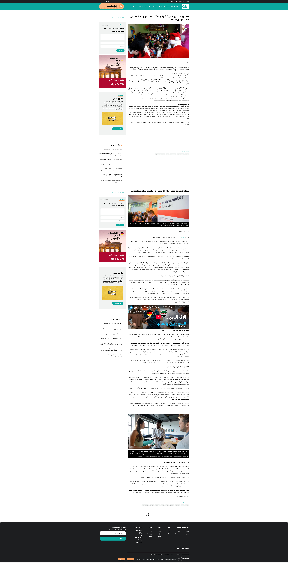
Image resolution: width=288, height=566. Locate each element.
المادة (182, 237)
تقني (169, 531)
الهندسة (171, 505)
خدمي (160, 6)
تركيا (167, 154)
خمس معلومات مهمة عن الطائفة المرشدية (111, 164)
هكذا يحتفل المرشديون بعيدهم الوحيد (113, 149)
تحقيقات (187, 531)
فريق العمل (167, 554)
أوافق (130, 559)
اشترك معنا (181, 1)
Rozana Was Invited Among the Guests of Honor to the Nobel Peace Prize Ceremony (111, 175)
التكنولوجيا (177, 505)
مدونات (187, 534)
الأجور (182, 505)
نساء (154, 6)
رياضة (151, 530)
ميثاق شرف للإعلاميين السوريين (156, 554)
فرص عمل (157, 505)
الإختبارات (139, 540)
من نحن (187, 1)
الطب (167, 505)
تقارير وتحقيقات (173, 6)
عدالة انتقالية (142, 6)
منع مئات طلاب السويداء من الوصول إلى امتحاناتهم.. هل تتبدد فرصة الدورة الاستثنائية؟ (111, 169)
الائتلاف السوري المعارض (160, 154)
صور (141, 535)
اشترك (122, 538)
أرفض (121, 559)
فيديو (160, 533)
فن (151, 531)
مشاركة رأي (138, 530)
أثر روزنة (172, 554)
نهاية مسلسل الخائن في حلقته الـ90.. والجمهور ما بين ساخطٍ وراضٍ (110, 154)
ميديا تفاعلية (138, 537)
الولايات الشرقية (145, 505)
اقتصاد (162, 505)
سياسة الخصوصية (185, 554)
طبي (179, 530)
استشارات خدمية (167, 530)
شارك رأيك (120, 50)
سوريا (187, 154)
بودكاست (139, 542)
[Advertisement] (158, 136)
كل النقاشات (105, 25)
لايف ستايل (177, 533)
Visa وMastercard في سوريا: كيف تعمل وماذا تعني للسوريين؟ (111, 181)
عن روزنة (178, 554)
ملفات (159, 531)
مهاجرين (151, 505)
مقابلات (159, 536)
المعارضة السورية (181, 154)
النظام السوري (173, 154)
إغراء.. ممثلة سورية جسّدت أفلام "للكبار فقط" (111, 160)
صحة (165, 6)
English (172, 1)
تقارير (188, 530)
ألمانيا (187, 505)
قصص (188, 533)
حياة (149, 6)
